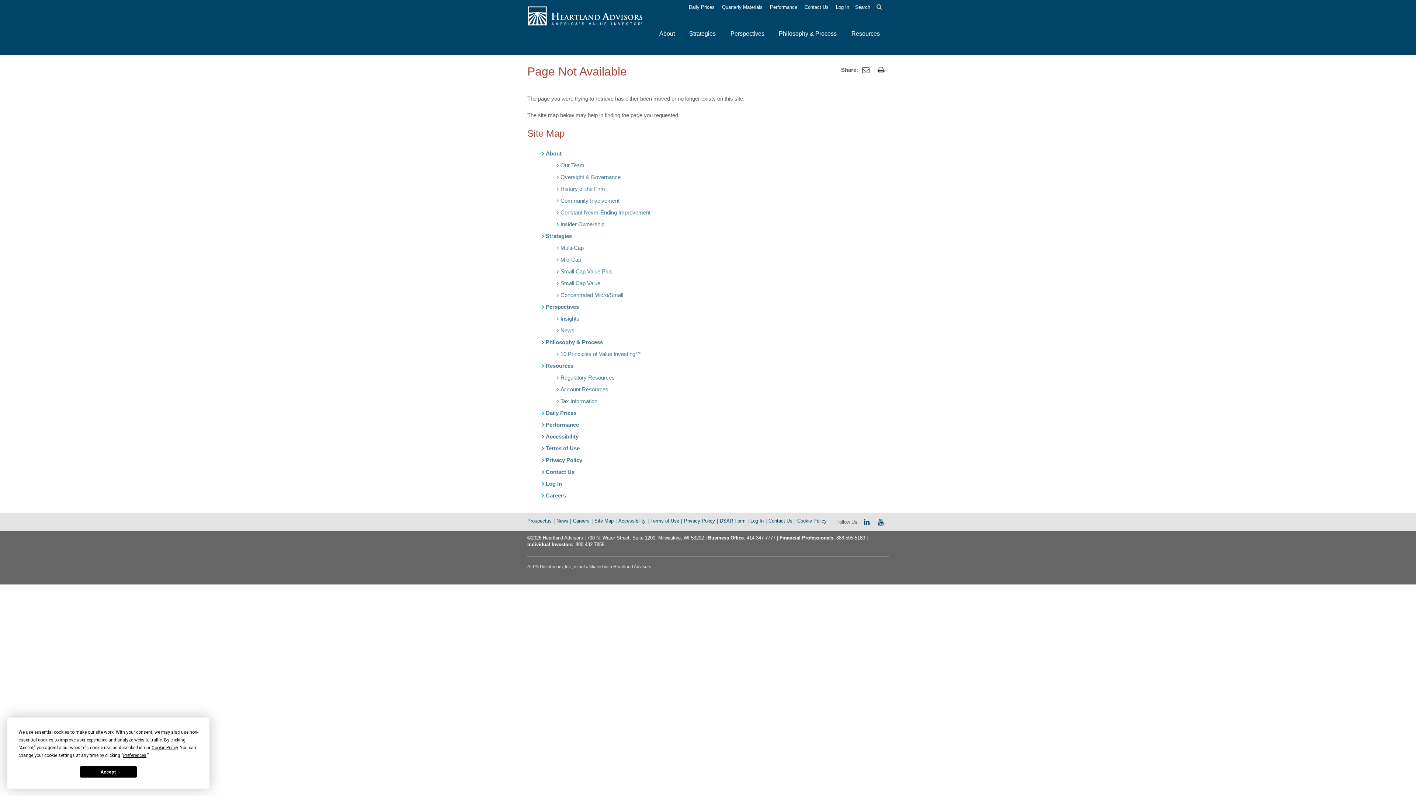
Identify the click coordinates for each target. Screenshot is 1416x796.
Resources (559, 366)
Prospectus (539, 521)
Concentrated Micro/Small (591, 295)
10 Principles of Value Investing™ (600, 354)
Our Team (572, 165)
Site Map (604, 521)
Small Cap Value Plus (586, 271)
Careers (556, 495)
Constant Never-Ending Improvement (605, 212)
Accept (108, 772)
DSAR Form (733, 521)
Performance (783, 7)
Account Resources (584, 389)
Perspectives (562, 307)
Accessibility (562, 436)
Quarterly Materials (742, 7)
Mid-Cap (570, 259)
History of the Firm (582, 189)
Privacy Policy (564, 460)
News (567, 330)
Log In (842, 7)
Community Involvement (590, 201)
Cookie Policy (812, 521)
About (554, 153)
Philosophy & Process (574, 342)
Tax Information (578, 401)
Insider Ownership (582, 224)
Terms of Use (563, 448)
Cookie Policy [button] (165, 747)
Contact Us (817, 7)
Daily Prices (702, 7)
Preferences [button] (134, 755)
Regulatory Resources (587, 377)
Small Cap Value (580, 283)
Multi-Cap (572, 248)
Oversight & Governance (590, 177)
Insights (569, 318)
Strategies (559, 236)
